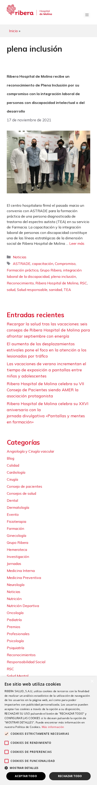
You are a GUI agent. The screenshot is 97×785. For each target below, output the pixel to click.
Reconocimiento (20, 283)
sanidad (55, 289)
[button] (48, 768)
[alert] (48, 731)
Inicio (13, 31)
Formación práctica (22, 270)
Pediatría (14, 619)
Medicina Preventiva (24, 577)
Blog (10, 458)
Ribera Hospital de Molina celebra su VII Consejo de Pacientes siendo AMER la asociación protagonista (45, 390)
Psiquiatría (15, 648)
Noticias (19, 257)
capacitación (42, 263)
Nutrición (14, 598)
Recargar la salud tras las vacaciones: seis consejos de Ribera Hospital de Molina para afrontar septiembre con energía (48, 330)
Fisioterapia (16, 521)
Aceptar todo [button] (26, 776)
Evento (13, 514)
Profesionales (18, 633)
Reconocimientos (21, 655)
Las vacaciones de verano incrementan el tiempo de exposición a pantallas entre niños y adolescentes (46, 370)
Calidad (13, 465)
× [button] (92, 681)
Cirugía (12, 479)
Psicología (15, 641)
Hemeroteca (17, 549)
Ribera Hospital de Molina (56, 283)
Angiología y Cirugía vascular (30, 451)
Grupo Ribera (50, 270)
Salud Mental (17, 676)
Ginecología (16, 535)
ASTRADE (21, 263)
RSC (83, 283)
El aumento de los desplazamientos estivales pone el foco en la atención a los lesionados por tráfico (46, 350)
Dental (12, 500)
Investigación (18, 556)
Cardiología (16, 472)
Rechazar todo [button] (70, 776)
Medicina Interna (21, 570)
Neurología (15, 584)
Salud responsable (32, 289)
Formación (15, 528)
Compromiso (65, 263)
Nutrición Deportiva (23, 605)
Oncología (15, 612)
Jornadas (14, 563)
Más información (53, 727)
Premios (13, 626)
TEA (67, 289)
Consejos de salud (21, 493)
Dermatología (18, 507)
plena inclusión (63, 276)
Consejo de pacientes (24, 486)
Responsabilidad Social (26, 662)
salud (11, 289)
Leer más (76, 243)
